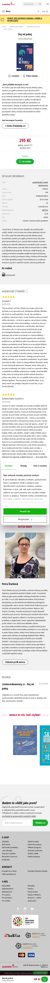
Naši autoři (6, 844)
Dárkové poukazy (35, 844)
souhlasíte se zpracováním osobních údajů (19, 816)
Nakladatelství (7, 888)
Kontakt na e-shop (9, 871)
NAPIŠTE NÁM (42, 973)
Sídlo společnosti (9, 874)
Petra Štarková (25, 38)
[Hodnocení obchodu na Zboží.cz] (12, 934)
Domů (4, 27)
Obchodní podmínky (10, 847)
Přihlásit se (40, 822)
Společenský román (33, 27)
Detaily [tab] (24, 466)
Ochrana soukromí (35, 850)
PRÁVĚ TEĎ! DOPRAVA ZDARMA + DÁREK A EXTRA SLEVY (24, 19)
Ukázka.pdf (8, 275)
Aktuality (5, 841)
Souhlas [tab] (9, 466)
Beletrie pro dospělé (16, 27)
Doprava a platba (8, 853)
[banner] (14, 3)
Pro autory (6, 894)
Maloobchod (7, 892)
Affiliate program (34, 847)
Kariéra (30, 888)
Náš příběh (6, 885)
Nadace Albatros (34, 894)
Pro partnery (7, 897)
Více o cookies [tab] (40, 466)
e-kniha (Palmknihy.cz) (15, 125)
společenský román (40, 182)
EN (48, 4)
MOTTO (45, 210)
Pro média (6, 901)
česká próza (43, 185)
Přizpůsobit (23, 519)
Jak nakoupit (7, 850)
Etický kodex (33, 892)
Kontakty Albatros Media (37, 871)
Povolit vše (25, 511)
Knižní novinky (33, 841)
